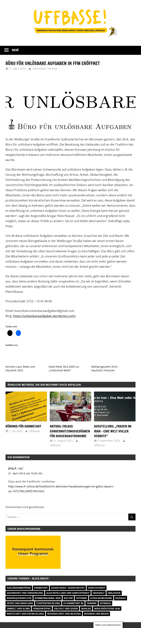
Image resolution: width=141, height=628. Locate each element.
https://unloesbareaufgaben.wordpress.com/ (44, 316)
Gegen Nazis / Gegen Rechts (68, 587)
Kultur (68, 598)
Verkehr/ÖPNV (42, 608)
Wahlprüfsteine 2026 (107, 608)
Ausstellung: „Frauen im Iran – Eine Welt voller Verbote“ (112, 431)
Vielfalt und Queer (66, 608)
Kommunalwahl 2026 (48, 598)
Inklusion (114, 593)
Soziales (120, 598)
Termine (52, 68)
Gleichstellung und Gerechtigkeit (67, 593)
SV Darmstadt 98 (73, 603)
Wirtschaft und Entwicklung (25, 613)
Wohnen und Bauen (96, 613)
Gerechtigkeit (96, 587)
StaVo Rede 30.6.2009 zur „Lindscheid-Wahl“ (63, 368)
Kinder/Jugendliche (19, 598)
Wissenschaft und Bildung (64, 613)
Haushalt (98, 593)
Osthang (81, 598)
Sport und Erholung (20, 603)
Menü (15, 50)
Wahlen (86, 608)
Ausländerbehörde (19, 587)
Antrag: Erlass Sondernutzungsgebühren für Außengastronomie (70, 431)
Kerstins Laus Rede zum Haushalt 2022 (20, 368)
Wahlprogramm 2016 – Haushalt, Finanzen (105, 368)
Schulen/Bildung (101, 598)
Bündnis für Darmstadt (23, 426)
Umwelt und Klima (18, 608)
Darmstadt (39, 68)
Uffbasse (34, 431)
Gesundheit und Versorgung (25, 593)
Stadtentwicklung (48, 603)
